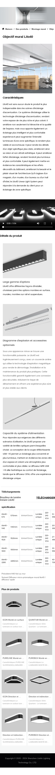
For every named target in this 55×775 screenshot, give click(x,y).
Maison (8, 29)
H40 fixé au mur (18, 574)
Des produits (22, 29)
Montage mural (39, 29)
